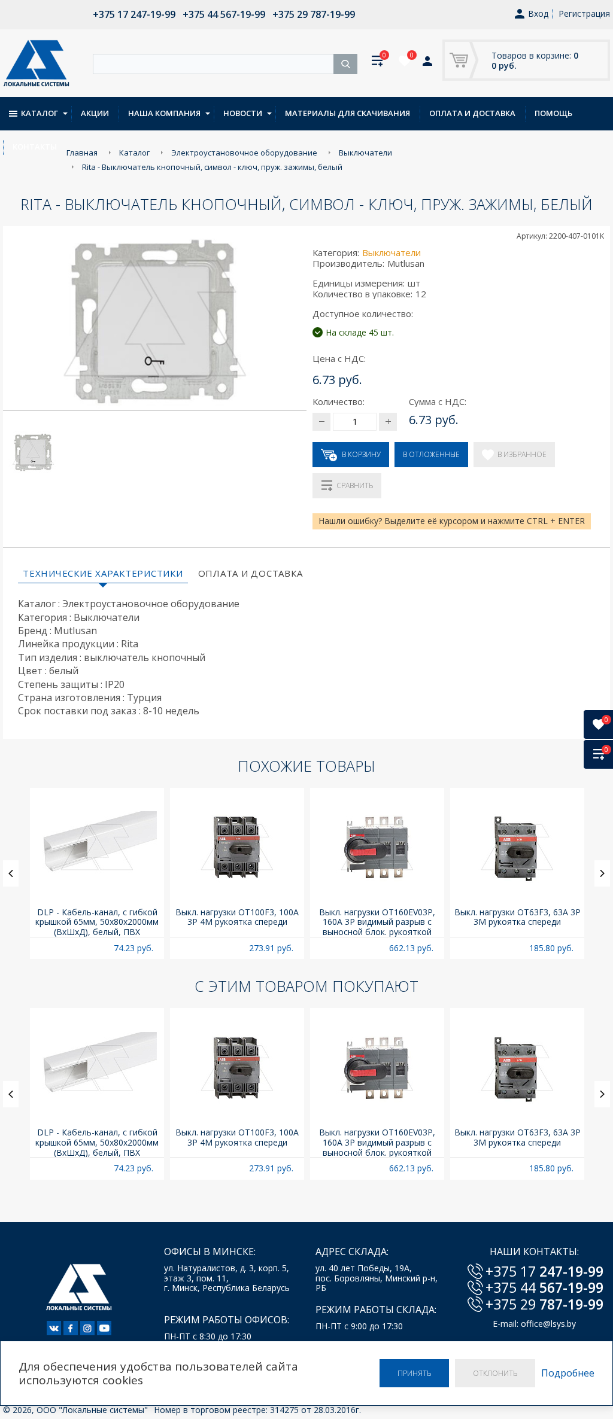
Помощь (553, 113)
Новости (242, 113)
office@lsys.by (548, 1323)
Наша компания (164, 113)
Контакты (35, 146)
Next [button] (602, 873)
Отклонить (495, 1373)
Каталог (39, 113)
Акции (95, 113)
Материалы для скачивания (347, 113)
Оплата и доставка (472, 113)
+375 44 (544, 1287)
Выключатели (391, 252)
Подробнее (567, 1373)
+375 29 (544, 1304)
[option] (97, 874)
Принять (414, 1373)
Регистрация (584, 13)
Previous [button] (11, 873)
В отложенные (431, 454)
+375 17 (544, 1271)
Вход (538, 14)
